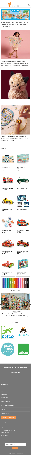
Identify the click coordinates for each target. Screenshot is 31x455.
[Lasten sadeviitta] (15, 44)
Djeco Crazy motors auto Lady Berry (7, 273)
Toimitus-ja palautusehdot (7, 405)
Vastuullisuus (4, 397)
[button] (2, 4)
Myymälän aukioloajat (15, 311)
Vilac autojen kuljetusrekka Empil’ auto (7, 189)
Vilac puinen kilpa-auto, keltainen (7, 210)
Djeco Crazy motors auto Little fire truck (7, 252)
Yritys (2, 389)
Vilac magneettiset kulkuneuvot (21, 168)
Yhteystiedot (4, 391)
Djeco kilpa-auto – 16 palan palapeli (23, 231)
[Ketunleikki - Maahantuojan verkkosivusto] (15, 4)
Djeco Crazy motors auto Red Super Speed (22, 252)
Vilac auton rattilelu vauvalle (6, 168)
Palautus (3, 409)
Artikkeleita (4, 394)
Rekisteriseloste (5, 413)
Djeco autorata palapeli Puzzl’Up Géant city (22, 273)
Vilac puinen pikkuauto (6, 230)
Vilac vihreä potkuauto (22, 188)
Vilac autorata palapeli (22, 209)
